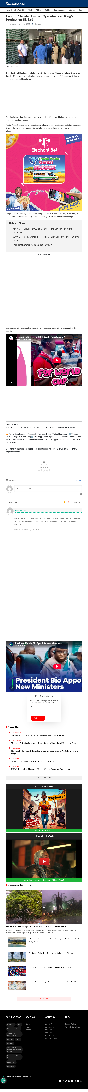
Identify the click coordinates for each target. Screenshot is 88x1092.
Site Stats (48, 1033)
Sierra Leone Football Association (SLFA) (14, 1050)
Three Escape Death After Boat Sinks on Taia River (32, 761)
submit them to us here (42, 440)
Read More (44, 999)
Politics (47, 10)
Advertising (49, 1027)
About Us (48, 1024)
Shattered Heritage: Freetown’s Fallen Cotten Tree (36, 926)
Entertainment (59, 10)
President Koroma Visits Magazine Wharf (32, 245)
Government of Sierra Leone (12, 1034)
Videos (38, 10)
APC (19, 1025)
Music (30, 10)
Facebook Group (44, 434)
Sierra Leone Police (13, 1029)
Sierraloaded (19, 434)
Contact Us (49, 1035)
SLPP (18, 1039)
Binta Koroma (12, 66)
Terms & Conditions (72, 1027)
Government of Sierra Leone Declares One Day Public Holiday (37, 735)
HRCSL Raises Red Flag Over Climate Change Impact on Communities (41, 769)
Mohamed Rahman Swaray (70, 427)
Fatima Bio (10, 1066)
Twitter (55, 434)
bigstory (10, 1039)
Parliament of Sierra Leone (13, 1057)
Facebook (32, 434)
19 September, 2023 (14, 24)
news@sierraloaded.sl (22, 440)
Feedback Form (51, 1038)
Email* (34, 706)
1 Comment (38, 24)
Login (79, 480)
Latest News (14, 727)
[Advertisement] (44, 98)
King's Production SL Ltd (16, 427)
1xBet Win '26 (19, 10)
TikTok (8, 437)
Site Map (48, 1030)
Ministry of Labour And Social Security (42, 427)
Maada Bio (10, 1025)
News (8, 10)
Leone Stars (11, 1062)
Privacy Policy (70, 1024)
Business (82, 10)
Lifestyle (72, 10)
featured (10, 1043)
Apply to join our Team (62, 440)
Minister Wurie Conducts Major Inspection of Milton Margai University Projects (44, 743)
